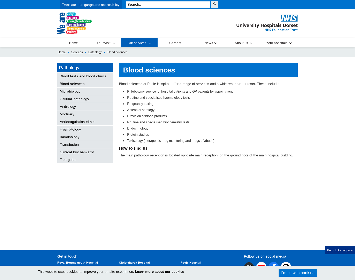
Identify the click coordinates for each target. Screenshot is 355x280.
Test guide (68, 160)
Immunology (70, 137)
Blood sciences (72, 84)
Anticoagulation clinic (77, 122)
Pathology (69, 67)
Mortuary (67, 114)
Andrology (68, 106)
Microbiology (70, 91)
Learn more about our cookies (159, 272)
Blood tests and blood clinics (83, 76)
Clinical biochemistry (77, 152)
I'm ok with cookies (298, 273)
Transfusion (69, 144)
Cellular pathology (74, 99)
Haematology (70, 129)
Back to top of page (340, 250)
